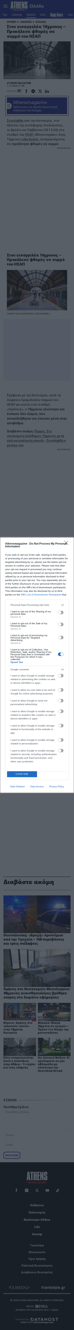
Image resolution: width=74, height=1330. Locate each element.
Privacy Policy (56, 786)
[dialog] (37, 665)
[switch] (61, 612)
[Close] (67, 544)
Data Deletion (17, 786)
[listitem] (37, 605)
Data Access (37, 786)
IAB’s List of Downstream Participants (41, 594)
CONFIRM (22, 774)
